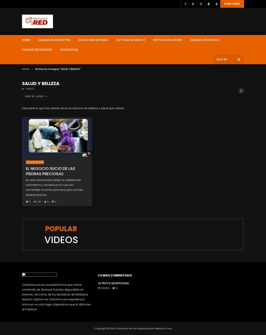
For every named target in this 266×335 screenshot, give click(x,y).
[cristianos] (37, 21)
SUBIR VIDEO (232, 3)
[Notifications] (208, 4)
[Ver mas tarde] (201, 4)
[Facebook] (185, 4)
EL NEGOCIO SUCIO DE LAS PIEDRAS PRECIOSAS (50, 171)
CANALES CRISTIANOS (204, 40)
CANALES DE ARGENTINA (54, 40)
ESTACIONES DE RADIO (93, 40)
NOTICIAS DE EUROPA (167, 40)
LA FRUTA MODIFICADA (113, 283)
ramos (105, 288)
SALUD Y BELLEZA (35, 162)
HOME (26, 40)
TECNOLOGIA (69, 50)
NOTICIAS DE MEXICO (130, 40)
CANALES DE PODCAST (37, 50)
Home (25, 69)
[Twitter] (193, 4)
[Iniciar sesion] (216, 4)
